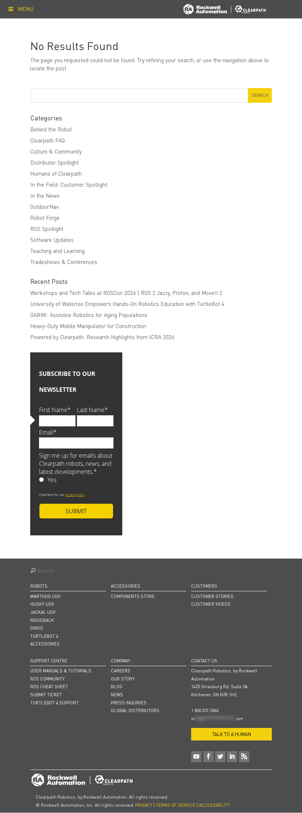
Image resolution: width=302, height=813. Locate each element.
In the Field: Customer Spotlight (68, 184)
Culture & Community (56, 151)
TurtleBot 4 (44, 636)
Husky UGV (42, 604)
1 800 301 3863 (205, 710)
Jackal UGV (43, 612)
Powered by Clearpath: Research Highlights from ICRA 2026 (102, 337)
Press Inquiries (129, 702)
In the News (45, 195)
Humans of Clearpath (56, 173)
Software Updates (52, 239)
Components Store (133, 596)
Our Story (123, 679)
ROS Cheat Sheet (49, 686)
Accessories (45, 644)
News (117, 694)
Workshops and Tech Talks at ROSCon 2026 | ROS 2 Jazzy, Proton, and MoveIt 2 (126, 292)
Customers (204, 586)
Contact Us (204, 661)
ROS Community (47, 679)
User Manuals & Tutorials (60, 670)
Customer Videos (211, 604)
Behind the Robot (51, 129)
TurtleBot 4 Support (54, 702)
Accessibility (214, 805)
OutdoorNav (44, 206)
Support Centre (48, 661)
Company (120, 661)
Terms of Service (176, 805)
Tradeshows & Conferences (63, 261)
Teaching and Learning (57, 250)
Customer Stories (212, 596)
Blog (116, 686)
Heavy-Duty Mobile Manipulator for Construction (88, 326)
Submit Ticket (46, 694)
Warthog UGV (45, 596)
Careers (120, 670)
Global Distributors (135, 710)
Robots (39, 586)
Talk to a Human (231, 734)
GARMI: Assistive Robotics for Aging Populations (88, 314)
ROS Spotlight (46, 228)
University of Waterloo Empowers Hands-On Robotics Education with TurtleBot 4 (127, 303)
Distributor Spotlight (54, 162)
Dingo (36, 628)
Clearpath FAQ (47, 140)
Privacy (143, 805)
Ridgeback (42, 620)
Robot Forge (45, 217)
